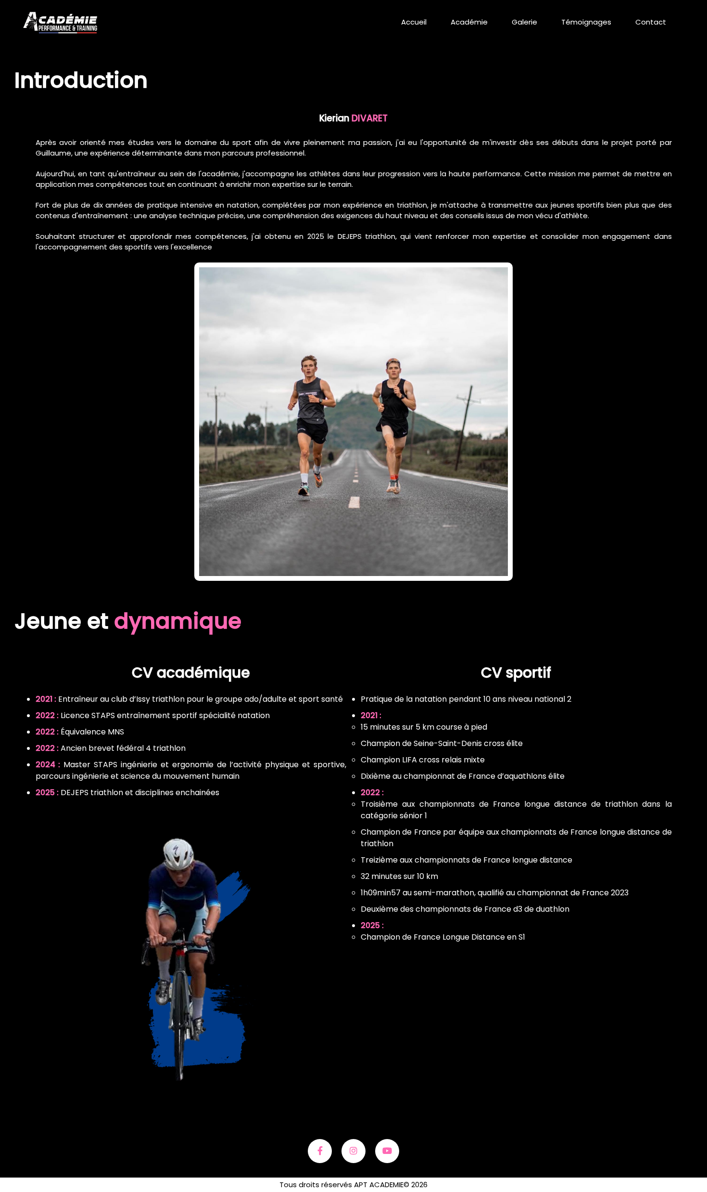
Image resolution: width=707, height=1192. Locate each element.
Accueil (414, 22)
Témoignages (586, 22)
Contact (650, 22)
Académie (469, 22)
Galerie (524, 22)
